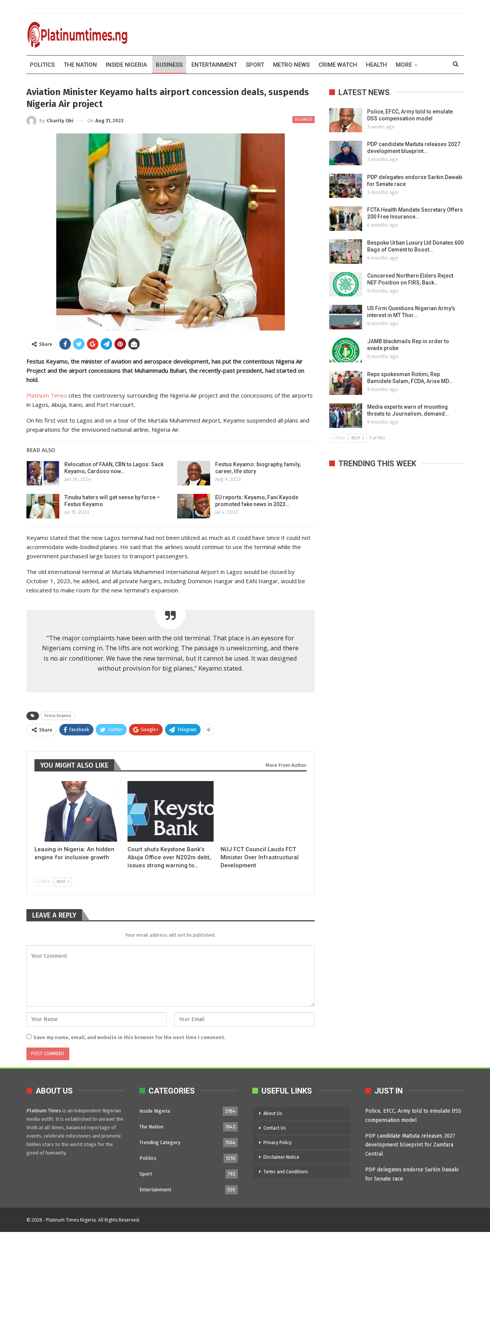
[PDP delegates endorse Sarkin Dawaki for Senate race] (345, 186)
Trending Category (159, 1142)
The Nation (80, 64)
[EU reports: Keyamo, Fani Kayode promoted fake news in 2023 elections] (193, 506)
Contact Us (274, 1128)
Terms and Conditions (285, 1171)
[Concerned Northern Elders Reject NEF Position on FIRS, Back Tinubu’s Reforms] (345, 284)
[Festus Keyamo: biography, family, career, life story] (193, 473)
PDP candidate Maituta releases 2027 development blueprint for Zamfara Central (410, 1145)
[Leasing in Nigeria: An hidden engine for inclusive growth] (77, 811)
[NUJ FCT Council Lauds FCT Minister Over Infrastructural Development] (263, 811)
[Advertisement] (229, 1285)
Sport (255, 64)
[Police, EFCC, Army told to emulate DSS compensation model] (345, 120)
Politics (42, 64)
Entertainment (214, 64)
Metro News (291, 64)
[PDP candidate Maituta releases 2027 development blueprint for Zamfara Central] (345, 153)
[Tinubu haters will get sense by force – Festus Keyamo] (42, 506)
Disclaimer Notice (281, 1157)
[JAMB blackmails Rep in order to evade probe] (345, 350)
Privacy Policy (277, 1142)
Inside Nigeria (126, 64)
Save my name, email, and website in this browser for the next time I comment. (129, 1037)
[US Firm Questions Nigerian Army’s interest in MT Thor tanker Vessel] (345, 317)
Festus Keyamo (57, 716)
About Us (272, 1113)
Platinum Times (46, 395)
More (404, 64)
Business (169, 64)
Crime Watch (337, 64)
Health (376, 64)
